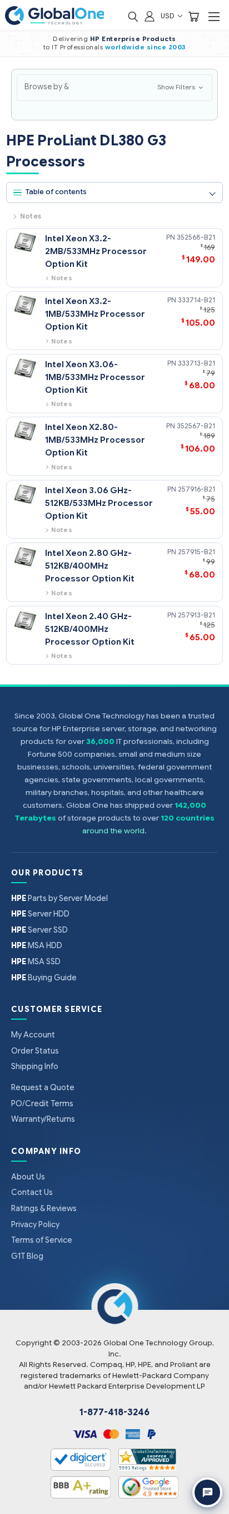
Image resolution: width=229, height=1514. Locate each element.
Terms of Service (41, 1240)
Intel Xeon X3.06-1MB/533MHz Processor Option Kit (95, 377)
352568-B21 (196, 237)
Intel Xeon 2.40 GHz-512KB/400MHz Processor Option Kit (90, 629)
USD (168, 16)
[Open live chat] (207, 1492)
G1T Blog (27, 1256)
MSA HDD (36, 945)
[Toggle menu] (213, 16)
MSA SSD (36, 961)
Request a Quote (42, 1087)
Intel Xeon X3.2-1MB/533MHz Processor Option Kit (95, 314)
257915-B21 (196, 552)
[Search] (133, 15)
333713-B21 (196, 363)
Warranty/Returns (43, 1119)
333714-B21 (196, 300)
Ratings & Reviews (44, 1208)
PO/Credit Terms (42, 1103)
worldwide (125, 47)
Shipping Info (34, 1066)
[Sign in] (149, 15)
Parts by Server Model (59, 898)
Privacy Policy (35, 1224)
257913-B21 (196, 615)
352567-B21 (196, 426)
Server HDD (40, 914)
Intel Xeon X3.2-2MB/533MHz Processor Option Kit (96, 251)
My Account (33, 1035)
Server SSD (39, 930)
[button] (114, 87)
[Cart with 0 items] (193, 15)
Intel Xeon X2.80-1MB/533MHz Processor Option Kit (95, 440)
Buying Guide (44, 978)
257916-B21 (196, 489)
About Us (28, 1177)
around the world (113, 831)
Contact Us (32, 1192)
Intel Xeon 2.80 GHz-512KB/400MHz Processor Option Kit (90, 566)
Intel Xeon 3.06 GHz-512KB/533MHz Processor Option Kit (99, 503)
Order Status (35, 1051)
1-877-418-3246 (114, 1412)
